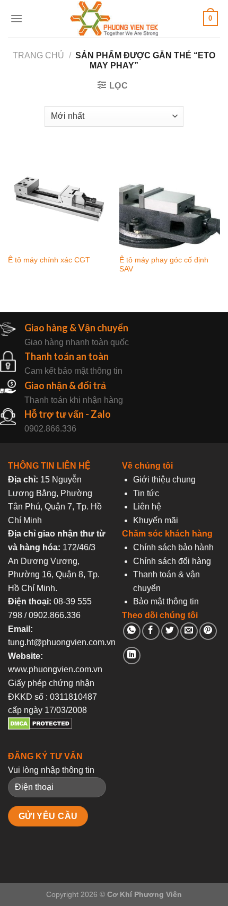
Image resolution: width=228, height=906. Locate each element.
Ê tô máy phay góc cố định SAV (163, 265)
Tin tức (146, 493)
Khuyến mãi (155, 520)
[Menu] (16, 18)
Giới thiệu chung (164, 479)
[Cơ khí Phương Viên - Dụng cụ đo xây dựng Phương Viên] (114, 19)
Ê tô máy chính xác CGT (49, 260)
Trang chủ (38, 55)
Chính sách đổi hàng (172, 561)
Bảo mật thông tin (166, 601)
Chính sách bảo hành (173, 547)
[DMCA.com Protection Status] (40, 727)
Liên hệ (147, 506)
